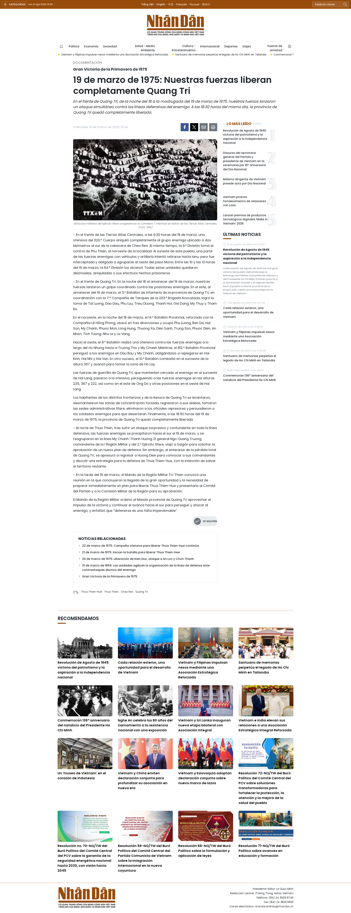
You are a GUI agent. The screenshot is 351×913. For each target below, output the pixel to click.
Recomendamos (78, 618)
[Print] (213, 127)
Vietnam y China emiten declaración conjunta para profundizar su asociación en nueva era (142, 780)
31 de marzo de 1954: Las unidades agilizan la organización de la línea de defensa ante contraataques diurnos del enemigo (146, 567)
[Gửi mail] (204, 127)
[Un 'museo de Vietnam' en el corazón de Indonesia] (85, 753)
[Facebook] (185, 127)
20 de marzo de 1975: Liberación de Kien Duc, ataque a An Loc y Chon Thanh (138, 559)
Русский (194, 4)
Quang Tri (141, 592)
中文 (170, 4)
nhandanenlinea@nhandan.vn (274, 906)
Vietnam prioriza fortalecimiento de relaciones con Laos (244, 201)
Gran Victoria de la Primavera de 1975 (109, 576)
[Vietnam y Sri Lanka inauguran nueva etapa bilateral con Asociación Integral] (205, 700)
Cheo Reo (127, 592)
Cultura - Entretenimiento (183, 47)
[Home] (61, 46)
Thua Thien (111, 592)
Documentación (87, 62)
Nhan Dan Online (175, 25)
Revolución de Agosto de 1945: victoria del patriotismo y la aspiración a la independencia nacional (245, 137)
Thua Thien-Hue (91, 592)
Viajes (246, 46)
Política (74, 46)
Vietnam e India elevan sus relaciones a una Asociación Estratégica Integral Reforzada (265, 725)
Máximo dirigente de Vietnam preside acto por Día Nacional (244, 181)
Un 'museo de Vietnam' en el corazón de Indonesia (82, 775)
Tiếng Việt (147, 4)
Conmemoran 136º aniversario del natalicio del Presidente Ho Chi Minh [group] (204, 54)
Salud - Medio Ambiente (145, 47)
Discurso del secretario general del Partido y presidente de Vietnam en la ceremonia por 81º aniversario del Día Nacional (244, 161)
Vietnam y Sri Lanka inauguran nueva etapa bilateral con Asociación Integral (204, 725)
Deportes (230, 46)
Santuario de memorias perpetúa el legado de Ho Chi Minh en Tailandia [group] (106, 54)
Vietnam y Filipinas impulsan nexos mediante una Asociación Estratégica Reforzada (249, 336)
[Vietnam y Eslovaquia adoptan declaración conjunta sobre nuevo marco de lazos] (205, 753)
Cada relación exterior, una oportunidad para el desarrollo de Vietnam (248, 312)
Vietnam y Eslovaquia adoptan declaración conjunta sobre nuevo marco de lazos (205, 778)
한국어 (206, 4)
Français (181, 4)
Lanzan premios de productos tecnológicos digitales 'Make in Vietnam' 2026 (245, 219)
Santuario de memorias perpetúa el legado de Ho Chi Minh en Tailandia (249, 358)
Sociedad (110, 46)
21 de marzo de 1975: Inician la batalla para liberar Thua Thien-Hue (131, 552)
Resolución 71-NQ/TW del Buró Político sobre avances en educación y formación (264, 850)
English (161, 4)
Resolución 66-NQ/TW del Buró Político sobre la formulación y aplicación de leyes (204, 850)
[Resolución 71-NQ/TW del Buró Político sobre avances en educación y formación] (266, 826)
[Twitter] (194, 127)
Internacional (210, 46)
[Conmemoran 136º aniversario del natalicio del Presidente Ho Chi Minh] (85, 700)
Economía (91, 46)
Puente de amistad (274, 47)
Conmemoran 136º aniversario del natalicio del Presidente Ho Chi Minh (249, 377)
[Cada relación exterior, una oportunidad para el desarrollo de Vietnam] (145, 642)
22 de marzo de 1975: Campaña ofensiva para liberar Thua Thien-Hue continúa (140, 546)
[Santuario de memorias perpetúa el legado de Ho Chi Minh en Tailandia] (266, 642)
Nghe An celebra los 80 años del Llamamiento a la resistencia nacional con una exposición (145, 725)
